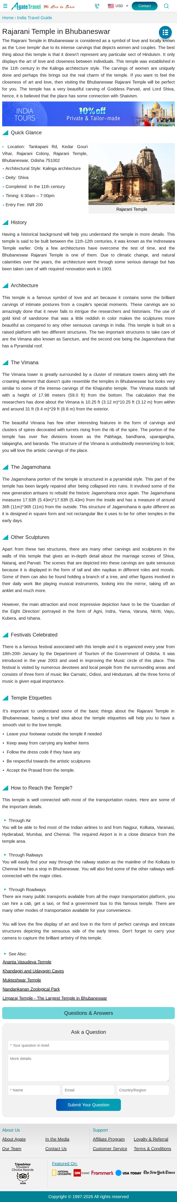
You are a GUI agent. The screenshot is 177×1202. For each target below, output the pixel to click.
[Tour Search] (166, 6)
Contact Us (56, 1148)
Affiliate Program (109, 1139)
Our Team (11, 1148)
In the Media (57, 1139)
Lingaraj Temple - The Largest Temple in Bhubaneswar (55, 998)
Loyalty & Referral (151, 1139)
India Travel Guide (34, 17)
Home (8, 17)
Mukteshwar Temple (22, 980)
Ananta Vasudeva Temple (27, 962)
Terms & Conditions (152, 1148)
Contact (144, 6)
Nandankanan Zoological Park (31, 989)
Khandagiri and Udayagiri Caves (33, 971)
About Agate (14, 1139)
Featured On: (65, 1163)
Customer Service (110, 1148)
